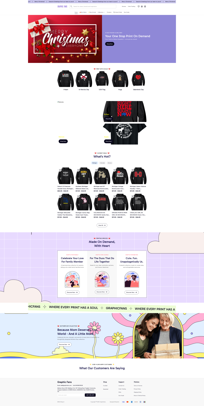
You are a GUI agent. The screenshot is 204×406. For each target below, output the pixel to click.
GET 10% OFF (90, 395)
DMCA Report (60, 402)
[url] (66, 385)
